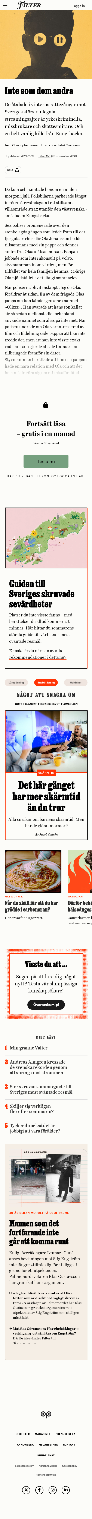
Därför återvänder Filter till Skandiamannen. (46, 1336)
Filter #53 (44, 156)
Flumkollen (69, 703)
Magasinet (43, 1434)
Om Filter (23, 1434)
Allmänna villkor (48, 1466)
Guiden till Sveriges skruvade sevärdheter (41, 593)
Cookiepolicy (69, 1466)
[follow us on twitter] (26, 1490)
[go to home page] (29, 5)
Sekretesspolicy (24, 1466)
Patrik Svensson (69, 145)
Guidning (76, 682)
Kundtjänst (46, 1455)
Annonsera (25, 1444)
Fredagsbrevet (49, 703)
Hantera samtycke (46, 1475)
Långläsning (16, 682)
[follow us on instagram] (53, 1490)
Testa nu (46, 461)
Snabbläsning (46, 682)
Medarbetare (48, 1444)
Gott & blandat (26, 703)
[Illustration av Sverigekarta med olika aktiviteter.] (46, 538)
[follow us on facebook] (39, 1490)
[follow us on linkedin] (66, 1490)
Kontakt (69, 1444)
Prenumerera (66, 1434)
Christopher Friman (25, 145)
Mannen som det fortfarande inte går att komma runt (39, 1232)
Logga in (79, 5)
